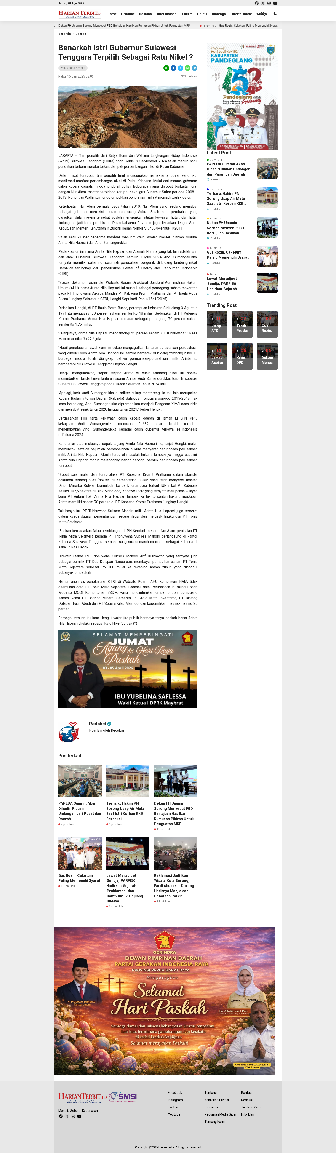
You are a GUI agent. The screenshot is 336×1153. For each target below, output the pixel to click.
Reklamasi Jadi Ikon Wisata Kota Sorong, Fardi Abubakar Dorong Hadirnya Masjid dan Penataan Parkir (174, 885)
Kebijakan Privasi (217, 1100)
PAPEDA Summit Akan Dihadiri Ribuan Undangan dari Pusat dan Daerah (228, 169)
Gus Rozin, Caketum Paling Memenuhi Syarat (203, 25)
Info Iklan (247, 1114)
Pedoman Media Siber (221, 1114)
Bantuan (247, 1092)
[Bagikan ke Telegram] (194, 68)
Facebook (175, 1092)
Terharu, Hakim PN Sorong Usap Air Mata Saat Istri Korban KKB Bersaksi (226, 198)
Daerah (80, 33)
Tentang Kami (215, 1122)
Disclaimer (212, 1107)
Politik (202, 14)
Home (112, 14)
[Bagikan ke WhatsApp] (187, 68)
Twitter (173, 1107)
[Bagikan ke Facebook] (173, 68)
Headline (128, 14)
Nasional (146, 14)
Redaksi (247, 1100)
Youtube (174, 1114)
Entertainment (241, 14)
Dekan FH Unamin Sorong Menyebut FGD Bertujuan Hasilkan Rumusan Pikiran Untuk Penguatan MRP (79, 25)
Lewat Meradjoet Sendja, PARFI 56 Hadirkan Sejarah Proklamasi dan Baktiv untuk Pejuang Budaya (225, 284)
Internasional (167, 14)
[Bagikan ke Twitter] (180, 68)
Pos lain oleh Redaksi (106, 730)
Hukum (187, 14)
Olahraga (219, 14)
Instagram (175, 1100)
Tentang (211, 1092)
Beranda (64, 33)
